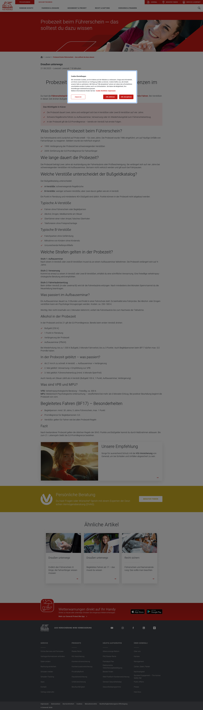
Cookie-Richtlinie (102, 91)
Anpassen (78, 97)
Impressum (112, 91)
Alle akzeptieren (126, 97)
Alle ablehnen (110, 97)
